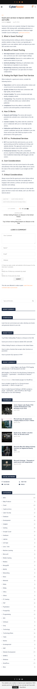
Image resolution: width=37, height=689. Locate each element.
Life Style (19, 543)
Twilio (19, 637)
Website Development (19, 652)
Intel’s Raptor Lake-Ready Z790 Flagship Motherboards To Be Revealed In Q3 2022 (23, 406)
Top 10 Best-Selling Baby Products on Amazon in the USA (18, 338)
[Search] (35, 6)
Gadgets (19, 524)
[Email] (22, 2)
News (19, 576)
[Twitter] (17, 2)
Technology (19, 629)
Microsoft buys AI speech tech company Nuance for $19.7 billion (24, 419)
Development (19, 520)
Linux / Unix (19, 546)
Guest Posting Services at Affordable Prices (14, 202)
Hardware (19, 535)
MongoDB (19, 565)
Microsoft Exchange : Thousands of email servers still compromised (24, 461)
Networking (19, 573)
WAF (19, 648)
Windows (19, 659)
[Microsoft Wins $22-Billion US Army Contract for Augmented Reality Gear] (7, 451)
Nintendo (19, 580)
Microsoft (19, 554)
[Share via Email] (27, 208)
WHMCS (19, 655)
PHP (19, 603)
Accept (15, 687)
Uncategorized (19, 644)
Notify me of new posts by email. (11, 276)
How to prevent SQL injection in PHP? (12, 354)
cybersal (9, 22)
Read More (23, 687)
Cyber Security (19, 512)
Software (19, 622)
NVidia (19, 588)
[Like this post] (20, 208)
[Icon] (7, 409)
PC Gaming (19, 599)
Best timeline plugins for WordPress (22, 380)
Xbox (19, 667)
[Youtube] (19, 2)
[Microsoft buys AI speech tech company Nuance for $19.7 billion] (7, 423)
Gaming (19, 528)
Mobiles (19, 561)
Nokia (19, 584)
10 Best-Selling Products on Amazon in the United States (17, 345)
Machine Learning (19, 550)
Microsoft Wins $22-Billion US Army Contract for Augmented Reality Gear (24, 448)
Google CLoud (19, 531)
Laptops (19, 539)
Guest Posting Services (17, 199)
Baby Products (19, 501)
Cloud (19, 505)
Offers (19, 592)
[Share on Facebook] (22, 208)
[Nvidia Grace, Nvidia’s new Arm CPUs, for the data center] (7, 437)
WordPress (19, 663)
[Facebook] (14, 2)
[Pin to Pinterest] (26, 208)
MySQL (19, 569)
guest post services (24, 32)
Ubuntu (19, 640)
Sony (19, 625)
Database (19, 516)
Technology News (19, 633)
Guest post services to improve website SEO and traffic (17, 341)
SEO (19, 618)
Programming (19, 614)
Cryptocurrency (19, 509)
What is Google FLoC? (17, 385)
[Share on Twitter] (24, 208)
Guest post (5, 199)
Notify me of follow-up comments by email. (14, 271)
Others (19, 595)
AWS (19, 497)
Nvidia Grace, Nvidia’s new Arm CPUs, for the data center (23, 433)
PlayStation (19, 607)
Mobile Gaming (19, 558)
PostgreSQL (19, 610)
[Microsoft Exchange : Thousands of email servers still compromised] (7, 465)
